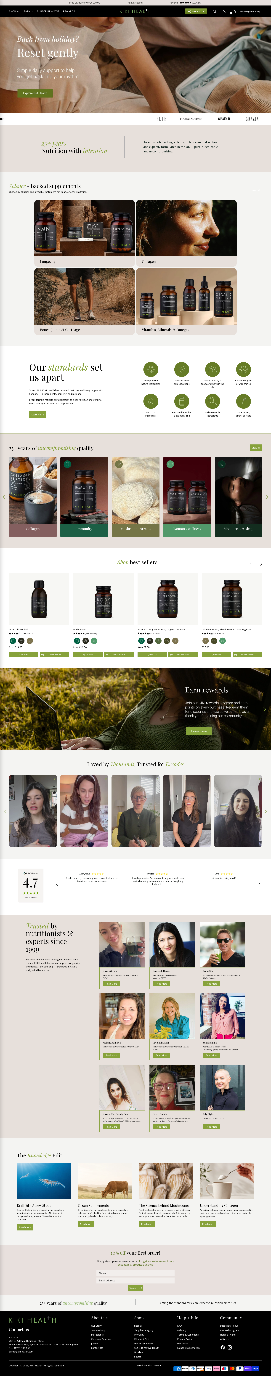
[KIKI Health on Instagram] (229, 1348)
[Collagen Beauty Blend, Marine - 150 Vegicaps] (232, 599)
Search (137, 1356)
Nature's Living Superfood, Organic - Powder (162, 629)
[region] (158, 884)
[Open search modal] (213, 11)
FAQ (179, 1325)
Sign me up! (135, 1288)
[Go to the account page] (223, 11)
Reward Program (229, 1330)
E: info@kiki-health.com (21, 1351)
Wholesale (182, 1343)
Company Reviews (101, 1339)
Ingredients (97, 1334)
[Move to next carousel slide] (259, 564)
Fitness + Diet (141, 1339)
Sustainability (98, 1330)
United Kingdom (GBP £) (249, 11)
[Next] (266, 2)
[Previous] (4, 2)
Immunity (139, 1334)
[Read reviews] (31, 885)
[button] (39, 633)
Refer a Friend (228, 1334)
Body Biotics (80, 629)
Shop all (138, 1325)
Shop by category (143, 1330)
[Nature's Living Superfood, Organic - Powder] (168, 599)
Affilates (224, 1339)
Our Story (96, 1325)
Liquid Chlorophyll (18, 629)
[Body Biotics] (103, 599)
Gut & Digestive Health (146, 1347)
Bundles (138, 1352)
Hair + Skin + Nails (143, 1343)
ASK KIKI (196, 11)
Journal (94, 1343)
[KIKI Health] (135, 11)
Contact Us (97, 1347)
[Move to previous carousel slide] (252, 564)
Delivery (181, 1330)
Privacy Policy (184, 1339)
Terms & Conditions (188, 1334)
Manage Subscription (188, 1347)
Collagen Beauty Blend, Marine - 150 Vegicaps (226, 629)
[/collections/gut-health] (135, 65)
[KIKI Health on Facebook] (222, 1348)
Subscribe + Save (229, 1325)
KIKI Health (36, 1365)
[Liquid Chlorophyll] (39, 599)
